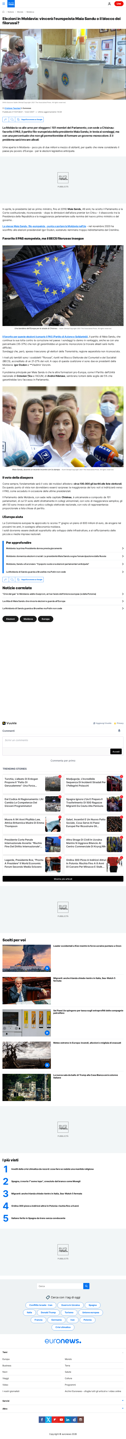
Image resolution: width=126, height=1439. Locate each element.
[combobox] (63, 1286)
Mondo (20, 12)
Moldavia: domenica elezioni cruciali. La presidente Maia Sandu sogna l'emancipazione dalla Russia (56, 556)
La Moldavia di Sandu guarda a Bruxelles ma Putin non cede (36, 571)
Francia (38, 1319)
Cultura (68, 1378)
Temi (4, 1352)
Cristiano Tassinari (13, 108)
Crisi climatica (63, 1327)
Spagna (93, 1305)
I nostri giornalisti (10, 1391)
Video (5, 1384)
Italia (29, 1312)
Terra (67, 1365)
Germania (56, 1319)
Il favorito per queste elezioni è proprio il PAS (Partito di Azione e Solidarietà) (45, 336)
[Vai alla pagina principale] (11, 3)
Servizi (5, 1400)
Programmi (70, 1384)
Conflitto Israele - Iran (40, 1305)
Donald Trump (48, 1312)
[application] (63, 64)
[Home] (3, 12)
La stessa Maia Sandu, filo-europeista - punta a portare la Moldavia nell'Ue (44, 226)
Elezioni (10, 619)
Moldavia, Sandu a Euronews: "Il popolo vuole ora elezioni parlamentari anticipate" (47, 564)
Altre (4, 1408)
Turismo (69, 1312)
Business (6, 1365)
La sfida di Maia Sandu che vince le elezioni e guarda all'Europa (33, 601)
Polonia (88, 1319)
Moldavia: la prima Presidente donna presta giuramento (34, 548)
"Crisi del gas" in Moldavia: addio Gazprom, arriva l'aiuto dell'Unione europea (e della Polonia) (49, 594)
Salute (68, 1372)
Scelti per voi (14, 940)
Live (119, 3)
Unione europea (90, 1312)
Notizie (11, 12)
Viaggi (5, 1378)
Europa (45, 619)
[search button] (86, 1286)
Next (4, 1372)
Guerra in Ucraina (70, 1305)
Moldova (30, 12)
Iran (73, 1319)
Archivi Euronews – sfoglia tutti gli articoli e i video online (93, 1391)
